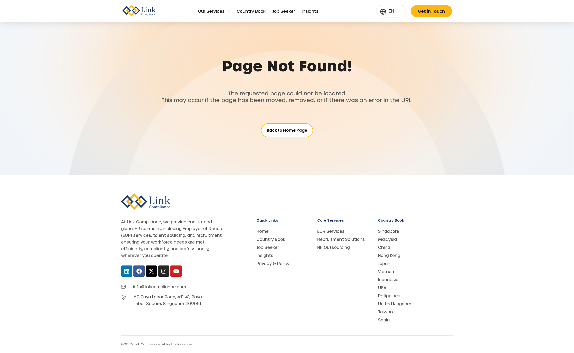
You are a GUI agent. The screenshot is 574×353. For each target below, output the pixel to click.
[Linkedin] (126, 271)
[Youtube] (176, 271)
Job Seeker (283, 11)
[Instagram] (163, 271)
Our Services (211, 11)
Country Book (251, 11)
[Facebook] (139, 271)
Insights (310, 11)
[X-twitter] (151, 271)
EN (391, 11)
